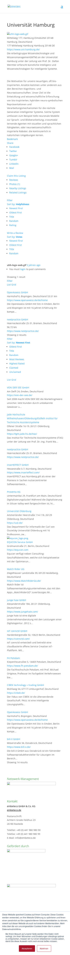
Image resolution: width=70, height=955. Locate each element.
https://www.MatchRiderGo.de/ (24, 580)
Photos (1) (14, 184)
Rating (12, 225)
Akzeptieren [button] (27, 948)
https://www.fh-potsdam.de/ (22, 665)
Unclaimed (15, 371)
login (23, 269)
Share (10, 143)
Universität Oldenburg (19, 511)
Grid (13, 284)
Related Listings (18, 192)
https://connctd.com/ (18, 638)
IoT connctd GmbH (17, 630)
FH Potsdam (13, 658)
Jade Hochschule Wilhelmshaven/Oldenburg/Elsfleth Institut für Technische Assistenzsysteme (32, 418)
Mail (11, 168)
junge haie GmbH (16, 600)
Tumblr (13, 159)
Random (13, 220)
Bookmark (12, 139)
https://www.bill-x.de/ (19, 746)
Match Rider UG (15, 569)
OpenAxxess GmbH (17, 292)
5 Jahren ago (33, 265)
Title (11, 216)
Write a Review (15, 232)
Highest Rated (17, 363)
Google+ (13, 155)
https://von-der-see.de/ (19, 395)
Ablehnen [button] (44, 948)
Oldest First (15, 212)
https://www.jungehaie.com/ (22, 611)
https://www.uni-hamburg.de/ (23, 49)
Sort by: (18, 204)
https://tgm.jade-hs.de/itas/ (22, 433)
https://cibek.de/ (16, 692)
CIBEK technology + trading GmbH (25, 685)
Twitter (13, 151)
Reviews (13, 179)
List (9, 284)
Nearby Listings (17, 188)
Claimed (13, 367)
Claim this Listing (16, 175)
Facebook (14, 146)
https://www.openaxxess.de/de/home (27, 300)
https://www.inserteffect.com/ (23, 472)
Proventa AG (13, 491)
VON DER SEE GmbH (18, 387)
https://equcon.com (17, 549)
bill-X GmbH (13, 739)
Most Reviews (16, 359)
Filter (10, 200)
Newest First (16, 208)
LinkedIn (14, 163)
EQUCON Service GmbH (20, 542)
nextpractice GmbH (17, 319)
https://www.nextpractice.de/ (23, 331)
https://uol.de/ (15, 522)
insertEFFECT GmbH (17, 464)
